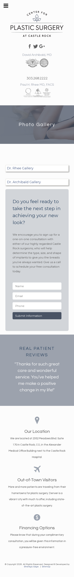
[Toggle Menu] (6, 5)
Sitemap (46, 567)
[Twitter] (35, 46)
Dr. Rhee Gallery (20, 168)
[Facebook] (29, 46)
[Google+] (42, 46)
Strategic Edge (31, 567)
